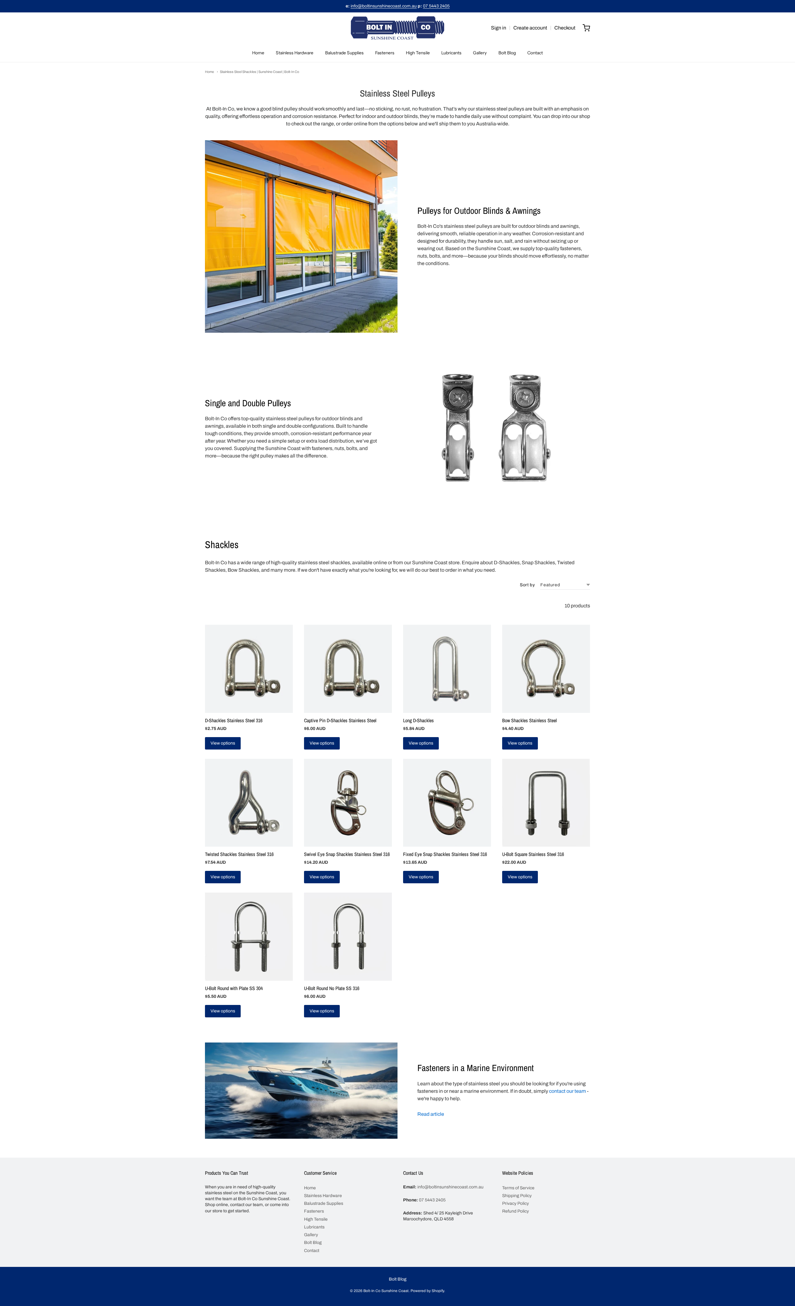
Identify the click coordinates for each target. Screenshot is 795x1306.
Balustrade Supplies (344, 53)
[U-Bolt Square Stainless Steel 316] (546, 803)
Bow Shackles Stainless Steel (529, 720)
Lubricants (451, 53)
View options (223, 743)
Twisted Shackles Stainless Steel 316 (239, 854)
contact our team (567, 1091)
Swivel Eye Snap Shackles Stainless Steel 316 (347, 854)
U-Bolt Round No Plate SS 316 (331, 988)
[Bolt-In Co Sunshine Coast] (397, 28)
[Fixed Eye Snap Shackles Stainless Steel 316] (447, 803)
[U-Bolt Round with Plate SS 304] (249, 936)
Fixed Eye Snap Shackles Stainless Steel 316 (445, 854)
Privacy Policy (515, 1203)
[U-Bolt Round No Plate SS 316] (348, 936)
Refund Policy (515, 1211)
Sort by (527, 585)
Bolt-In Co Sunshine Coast (386, 1291)
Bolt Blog (507, 53)
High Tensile (418, 53)
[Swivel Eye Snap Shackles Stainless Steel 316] (348, 803)
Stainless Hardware (294, 53)
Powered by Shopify (427, 1291)
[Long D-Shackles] (447, 669)
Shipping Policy (517, 1195)
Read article (430, 1114)
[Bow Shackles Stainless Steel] (546, 669)
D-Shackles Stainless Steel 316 (233, 720)
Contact (535, 53)
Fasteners (384, 53)
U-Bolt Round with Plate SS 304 (234, 988)
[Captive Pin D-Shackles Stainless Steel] (348, 669)
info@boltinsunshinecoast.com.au (384, 6)
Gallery (480, 53)
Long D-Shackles (418, 720)
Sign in (498, 27)
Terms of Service (518, 1188)
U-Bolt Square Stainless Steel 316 (533, 854)
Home (258, 53)
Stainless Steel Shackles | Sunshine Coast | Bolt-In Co (259, 72)
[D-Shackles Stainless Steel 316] (249, 669)
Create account (530, 27)
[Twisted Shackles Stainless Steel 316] (249, 803)
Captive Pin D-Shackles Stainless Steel (340, 720)
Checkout (564, 27)
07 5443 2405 (436, 6)
